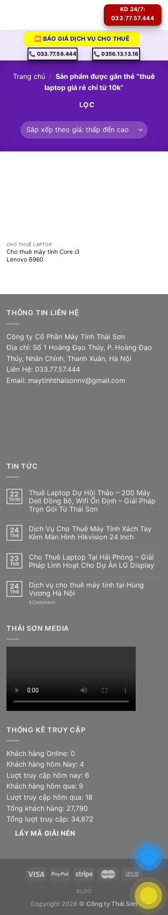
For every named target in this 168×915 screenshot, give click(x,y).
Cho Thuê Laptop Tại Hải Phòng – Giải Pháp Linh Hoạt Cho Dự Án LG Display (91, 561)
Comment (42, 602)
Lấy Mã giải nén (45, 833)
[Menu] (11, 14)
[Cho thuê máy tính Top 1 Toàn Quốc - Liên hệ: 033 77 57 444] (60, 15)
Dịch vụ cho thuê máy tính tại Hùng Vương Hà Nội (86, 589)
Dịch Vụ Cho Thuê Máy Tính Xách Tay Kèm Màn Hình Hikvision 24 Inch (90, 533)
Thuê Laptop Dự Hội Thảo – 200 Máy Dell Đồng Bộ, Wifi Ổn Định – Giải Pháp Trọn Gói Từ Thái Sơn (92, 501)
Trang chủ (29, 76)
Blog (83, 891)
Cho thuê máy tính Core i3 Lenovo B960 (43, 255)
